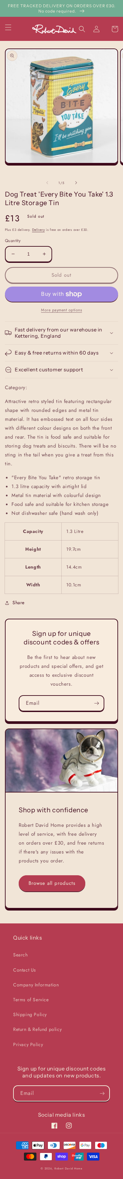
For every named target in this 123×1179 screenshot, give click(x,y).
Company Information (36, 984)
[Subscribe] (96, 703)
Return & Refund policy (37, 1029)
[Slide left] (47, 182)
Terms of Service (31, 999)
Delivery (38, 229)
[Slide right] (76, 182)
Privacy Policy (28, 1044)
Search (20, 954)
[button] (12, 27)
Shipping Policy (30, 1014)
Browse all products (52, 883)
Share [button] (18, 602)
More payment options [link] (61, 310)
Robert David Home (68, 1168)
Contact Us (24, 970)
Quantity (13, 240)
